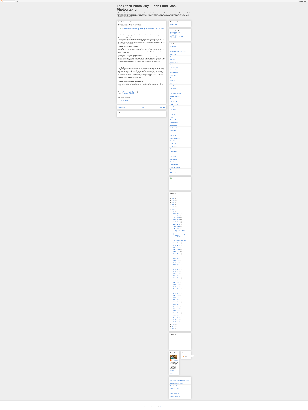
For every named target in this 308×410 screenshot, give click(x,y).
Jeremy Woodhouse (175, 138)
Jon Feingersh (174, 125)
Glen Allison (173, 148)
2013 (173, 207)
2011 (173, 211)
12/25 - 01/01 (176, 213)
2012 (173, 209)
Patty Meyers (173, 98)
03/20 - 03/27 (176, 297)
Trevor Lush (173, 54)
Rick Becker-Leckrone (175, 93)
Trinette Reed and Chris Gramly (178, 51)
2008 (173, 328)
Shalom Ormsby (174, 72)
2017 (173, 198)
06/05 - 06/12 (176, 278)
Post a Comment (124, 100)
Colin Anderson (174, 162)
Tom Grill (172, 59)
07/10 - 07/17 (176, 269)
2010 (173, 324)
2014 (173, 204)
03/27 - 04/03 (176, 295)
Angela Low (173, 169)
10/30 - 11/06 (176, 226)
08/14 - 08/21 (176, 258)
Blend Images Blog (175, 32)
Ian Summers (173, 146)
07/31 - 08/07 (176, 262)
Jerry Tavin (173, 135)
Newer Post (121, 107)
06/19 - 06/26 (176, 275)
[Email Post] (137, 92)
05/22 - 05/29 (176, 280)
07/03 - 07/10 (176, 271)
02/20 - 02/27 (176, 306)
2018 (173, 196)
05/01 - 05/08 (176, 284)
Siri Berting (173, 64)
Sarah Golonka (174, 78)
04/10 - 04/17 (176, 291)
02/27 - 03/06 (176, 304)
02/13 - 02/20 (176, 308)
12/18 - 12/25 (176, 215)
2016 (173, 200)
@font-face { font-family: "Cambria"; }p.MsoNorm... (179, 235)
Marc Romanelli (174, 104)
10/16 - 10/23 (176, 228)
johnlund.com (173, 24)
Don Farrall (173, 154)
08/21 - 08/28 (176, 256)
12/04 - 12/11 (176, 219)
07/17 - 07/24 (176, 267)
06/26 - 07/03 (176, 273)
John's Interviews (174, 391)
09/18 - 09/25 (176, 247)
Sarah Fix (172, 80)
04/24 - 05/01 (176, 286)
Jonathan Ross (174, 122)
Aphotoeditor (173, 35)
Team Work (131, 93)
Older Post (162, 107)
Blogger (162, 406)
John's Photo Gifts (174, 393)
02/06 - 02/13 (176, 310)
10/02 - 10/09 (176, 243)
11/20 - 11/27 (176, 224)
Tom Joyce (173, 56)
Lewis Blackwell (174, 106)
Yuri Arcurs (173, 46)
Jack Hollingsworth (175, 141)
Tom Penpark (157, 51)
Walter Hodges (174, 49)
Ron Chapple (173, 85)
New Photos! (173, 385)
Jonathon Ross (174, 119)
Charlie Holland (174, 164)
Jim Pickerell (173, 127)
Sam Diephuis (173, 83)
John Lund (175, 360)
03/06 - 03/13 (176, 302)
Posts (185, 356)
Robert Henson (174, 91)
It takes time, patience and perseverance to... (179, 239)
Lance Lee (173, 114)
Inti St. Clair (173, 143)
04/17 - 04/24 (176, 288)
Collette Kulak (173, 159)
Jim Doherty (173, 130)
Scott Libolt (173, 75)
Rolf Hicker (173, 88)
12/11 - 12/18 (176, 217)
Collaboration (125, 93)
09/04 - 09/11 (176, 251)
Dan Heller (173, 37)
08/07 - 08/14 (176, 260)
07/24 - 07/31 (176, 264)
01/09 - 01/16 (176, 319)
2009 (173, 326)
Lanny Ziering (173, 112)
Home (142, 107)
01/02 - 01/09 (176, 321)
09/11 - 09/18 (176, 249)
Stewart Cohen (174, 62)
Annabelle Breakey (175, 167)
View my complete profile (172, 372)
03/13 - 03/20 (176, 299)
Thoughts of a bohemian (176, 36)
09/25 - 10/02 (176, 245)
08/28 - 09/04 (176, 254)
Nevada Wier (173, 33)
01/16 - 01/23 (176, 317)
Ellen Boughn (173, 151)
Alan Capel (173, 172)
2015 (173, 202)
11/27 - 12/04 (176, 222)
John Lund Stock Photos (176, 383)
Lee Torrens (173, 109)
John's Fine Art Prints (175, 396)
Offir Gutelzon (173, 101)
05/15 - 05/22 (176, 282)
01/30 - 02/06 (176, 313)
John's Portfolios (174, 388)
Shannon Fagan (174, 67)
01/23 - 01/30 (176, 315)
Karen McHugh (174, 117)
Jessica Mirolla (174, 133)
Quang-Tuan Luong (175, 96)
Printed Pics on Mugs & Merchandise (179, 380)
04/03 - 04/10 (176, 293)
